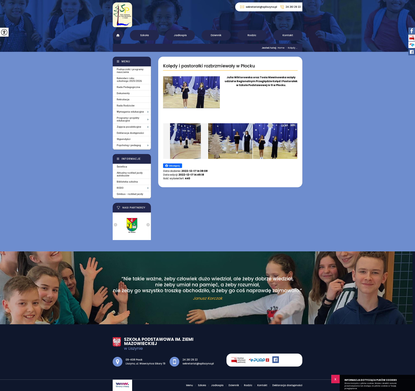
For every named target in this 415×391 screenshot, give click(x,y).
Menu (118, 35)
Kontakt (288, 35)
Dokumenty (123, 93)
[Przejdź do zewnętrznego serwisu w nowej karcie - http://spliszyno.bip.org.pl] (240, 360)
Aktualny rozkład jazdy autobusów (129, 174)
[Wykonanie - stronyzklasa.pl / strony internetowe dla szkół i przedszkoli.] (122, 385)
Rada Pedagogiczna (128, 87)
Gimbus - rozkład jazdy (130, 194)
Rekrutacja (123, 99)
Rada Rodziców (126, 105)
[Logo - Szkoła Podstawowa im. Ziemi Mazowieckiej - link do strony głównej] (122, 16)
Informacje (131, 158)
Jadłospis (180, 35)
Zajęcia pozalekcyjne (129, 126)
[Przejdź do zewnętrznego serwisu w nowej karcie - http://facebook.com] (276, 360)
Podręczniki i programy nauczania (130, 71)
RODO (120, 187)
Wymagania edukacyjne (130, 111)
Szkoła (144, 35)
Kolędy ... (291, 48)
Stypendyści (123, 139)
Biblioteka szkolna (127, 181)
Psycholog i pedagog (129, 145)
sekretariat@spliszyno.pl (261, 7)
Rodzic (252, 35)
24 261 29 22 (293, 7)
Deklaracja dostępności (130, 133)
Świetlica (122, 166)
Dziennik (216, 35)
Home (281, 48)
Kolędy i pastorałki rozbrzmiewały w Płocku (209, 66)
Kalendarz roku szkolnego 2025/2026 (129, 79)
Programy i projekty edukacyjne (128, 119)
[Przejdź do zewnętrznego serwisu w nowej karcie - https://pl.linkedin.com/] (260, 360)
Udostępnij (174, 166)
